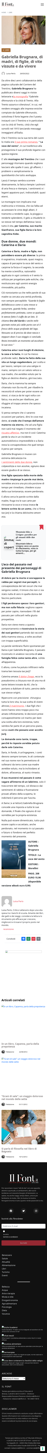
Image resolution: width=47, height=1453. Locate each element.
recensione (8, 929)
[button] (42, 4)
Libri (7, 50)
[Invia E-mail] (33, 939)
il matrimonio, (17, 705)
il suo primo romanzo (26, 141)
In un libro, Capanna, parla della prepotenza (20, 1045)
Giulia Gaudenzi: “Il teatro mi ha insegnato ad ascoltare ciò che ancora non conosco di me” (22, 1330)
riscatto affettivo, (11, 432)
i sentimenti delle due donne (17, 462)
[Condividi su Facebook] (23, 939)
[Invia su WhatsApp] (28, 939)
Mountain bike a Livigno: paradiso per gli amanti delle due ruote (26, 536)
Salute (5, 1259)
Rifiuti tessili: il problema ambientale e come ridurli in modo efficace (21, 1339)
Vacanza (6, 1314)
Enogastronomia (10, 1300)
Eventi (5, 1275)
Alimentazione (8, 1265)
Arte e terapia (8, 1293)
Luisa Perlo (10, 73)
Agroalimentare (9, 1304)
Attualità (6, 1262)
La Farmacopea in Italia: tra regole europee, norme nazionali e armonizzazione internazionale (22, 1355)
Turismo (6, 1272)
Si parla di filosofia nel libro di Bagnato (19, 1150)
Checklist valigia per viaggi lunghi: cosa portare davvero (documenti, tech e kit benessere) (20, 1364)
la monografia (20, 96)
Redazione (10, 1052)
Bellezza (6, 1287)
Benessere (7, 1255)
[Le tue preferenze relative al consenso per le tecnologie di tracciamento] (42, 1448)
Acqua (5, 1290)
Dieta (4, 1310)
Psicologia (7, 1307)
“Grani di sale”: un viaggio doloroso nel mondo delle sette (22, 1098)
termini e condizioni (10, 1237)
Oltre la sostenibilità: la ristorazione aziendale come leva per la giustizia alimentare (22, 1347)
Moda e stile (7, 1297)
